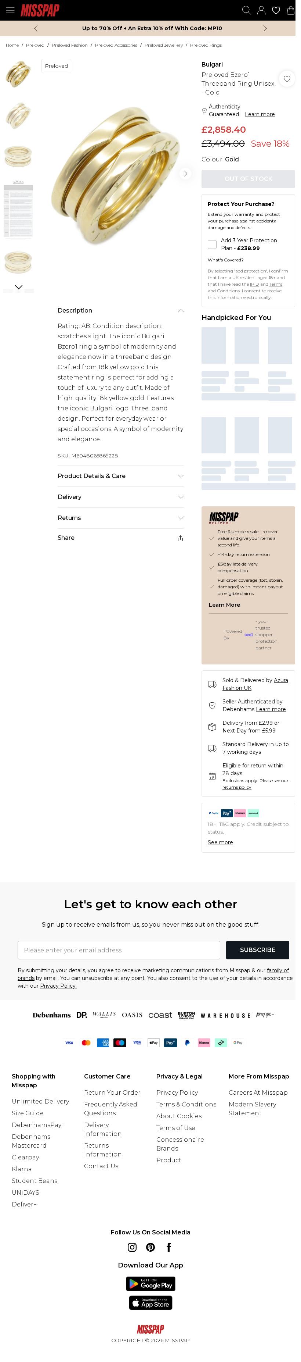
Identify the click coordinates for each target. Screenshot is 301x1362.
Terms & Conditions (186, 1104)
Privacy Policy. (58, 986)
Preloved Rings (206, 45)
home (12, 45)
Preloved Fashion (70, 45)
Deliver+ (24, 1204)
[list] (116, 173)
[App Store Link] (150, 1293)
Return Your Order (112, 1092)
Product (168, 1160)
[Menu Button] (10, 10)
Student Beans (34, 1180)
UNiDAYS (25, 1192)
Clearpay (25, 1157)
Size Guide (28, 1113)
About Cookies (179, 1116)
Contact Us (101, 1166)
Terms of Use (175, 1127)
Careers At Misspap (258, 1092)
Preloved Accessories (116, 45)
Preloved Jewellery (164, 45)
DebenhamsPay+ (38, 1125)
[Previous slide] (35, 28)
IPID (254, 284)
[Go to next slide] (185, 173)
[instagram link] (132, 1247)
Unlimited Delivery (40, 1101)
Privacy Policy (177, 1092)
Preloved (35, 45)
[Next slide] (265, 28)
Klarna (22, 1169)
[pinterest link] (150, 1247)
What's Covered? (226, 260)
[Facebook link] (168, 1247)
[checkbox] (248, 244)
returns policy (236, 787)
